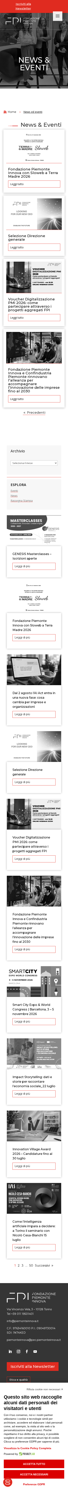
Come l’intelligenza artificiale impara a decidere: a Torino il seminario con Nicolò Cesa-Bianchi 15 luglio (33, 1231)
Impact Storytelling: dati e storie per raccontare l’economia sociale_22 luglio (33, 1081)
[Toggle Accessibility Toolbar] (8, 1482)
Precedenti (36, 412)
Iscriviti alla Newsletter (23, 6)
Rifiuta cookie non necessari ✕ (45, 1389)
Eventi (14, 490)
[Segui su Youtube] (35, 1351)
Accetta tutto (34, 1463)
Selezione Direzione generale (26, 238)
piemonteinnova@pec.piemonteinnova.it (34, 1340)
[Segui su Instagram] (18, 1351)
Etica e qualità (18, 1379)
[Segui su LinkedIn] (10, 1351)
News (14, 495)
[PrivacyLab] (26, 1454)
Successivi (42, 1265)
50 (31, 1265)
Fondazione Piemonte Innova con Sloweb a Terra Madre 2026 (33, 173)
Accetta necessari (34, 1474)
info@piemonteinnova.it (23, 1321)
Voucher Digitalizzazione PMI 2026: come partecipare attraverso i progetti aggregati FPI (31, 304)
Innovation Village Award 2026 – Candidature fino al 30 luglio (32, 1153)
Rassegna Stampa (22, 500)
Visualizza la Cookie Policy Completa (27, 1448)
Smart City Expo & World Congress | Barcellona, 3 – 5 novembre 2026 (33, 1009)
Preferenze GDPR (34, 1484)
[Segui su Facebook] (26, 1351)
